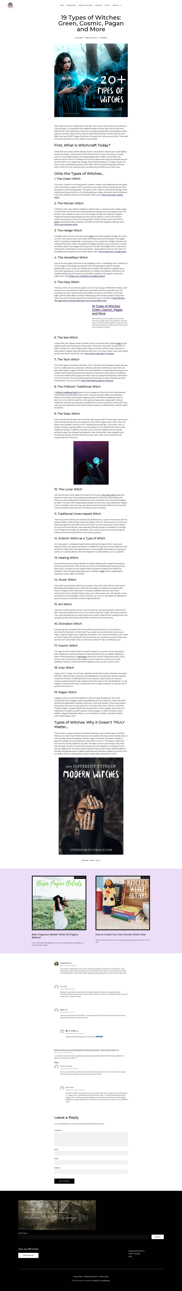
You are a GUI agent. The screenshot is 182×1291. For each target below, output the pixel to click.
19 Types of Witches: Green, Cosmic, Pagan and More (107, 309)
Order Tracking (134, 1254)
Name (56, 1149)
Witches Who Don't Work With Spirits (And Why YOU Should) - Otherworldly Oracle (85, 1050)
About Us (116, 5)
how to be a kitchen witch (66, 224)
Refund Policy (104, 1276)
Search (157, 1237)
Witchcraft (79, 38)
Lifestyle (98, 5)
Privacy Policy (78, 1276)
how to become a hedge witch (112, 252)
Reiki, (102, 571)
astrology (82, 657)
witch (91, 236)
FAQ (130, 1256)
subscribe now (28, 1255)
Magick (92, 860)
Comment (58, 1130)
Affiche (96, 1280)
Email (56, 1158)
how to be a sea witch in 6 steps (99, 354)
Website (57, 1168)
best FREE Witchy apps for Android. (97, 381)
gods (56, 222)
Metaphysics (71, 5)
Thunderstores (105, 1280)
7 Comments (103, 38)
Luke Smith (64, 963)
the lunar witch (109, 495)
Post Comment (64, 1181)
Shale (62, 1010)
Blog (62, 5)
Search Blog (22, 1233)
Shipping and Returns (137, 1251)
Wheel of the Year (85, 5)
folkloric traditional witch (67, 392)
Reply (94, 978)
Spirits (107, 5)
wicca (98, 860)
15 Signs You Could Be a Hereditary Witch (86, 276)
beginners (85, 860)
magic (118, 343)
